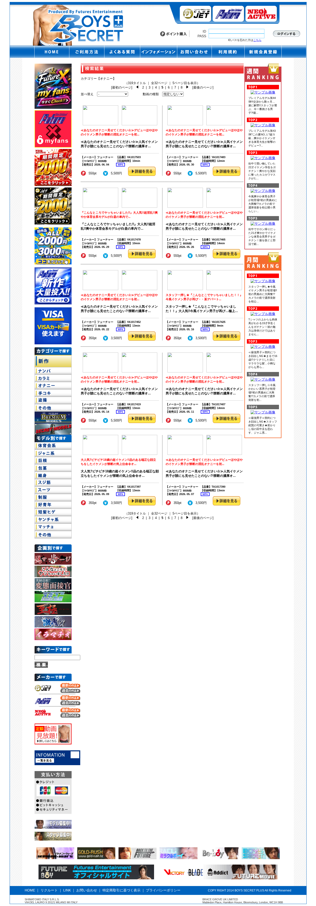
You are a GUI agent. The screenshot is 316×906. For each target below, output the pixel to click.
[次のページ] (187, 87)
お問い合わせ (86, 890)
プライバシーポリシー (163, 890)
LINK (67, 890)
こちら (257, 39)
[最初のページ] (121, 87)
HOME (30, 890)
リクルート (49, 890)
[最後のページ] (203, 87)
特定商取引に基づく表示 (121, 890)
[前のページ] (137, 87)
